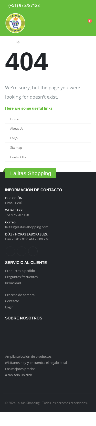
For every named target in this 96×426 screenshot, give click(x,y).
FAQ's (14, 138)
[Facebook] (71, 5)
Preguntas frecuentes (21, 276)
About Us (16, 128)
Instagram (21, 251)
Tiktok (33, 251)
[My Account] (74, 23)
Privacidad (13, 283)
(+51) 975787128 (24, 5)
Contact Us (18, 157)
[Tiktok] (87, 5)
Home (14, 119)
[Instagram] (79, 5)
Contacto (12, 301)
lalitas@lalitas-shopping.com (26, 227)
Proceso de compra (20, 294)
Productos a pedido (20, 270)
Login (9, 307)
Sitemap (16, 147)
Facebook (10, 251)
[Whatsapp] (42, 6)
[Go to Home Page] (7, 42)
